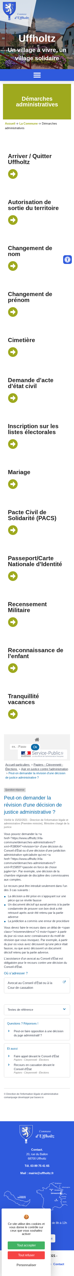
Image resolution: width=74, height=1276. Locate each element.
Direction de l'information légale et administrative (32, 1094)
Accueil (10, 123)
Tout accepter (26, 1245)
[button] (37, 75)
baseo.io (39, 1097)
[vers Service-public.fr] (42, 754)
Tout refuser (26, 1255)
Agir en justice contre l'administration (44, 769)
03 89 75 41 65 (39, 1165)
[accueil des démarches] (37, 739)
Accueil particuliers (17, 764)
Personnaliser (26, 1265)
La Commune (28, 123)
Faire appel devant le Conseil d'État (36, 1056)
